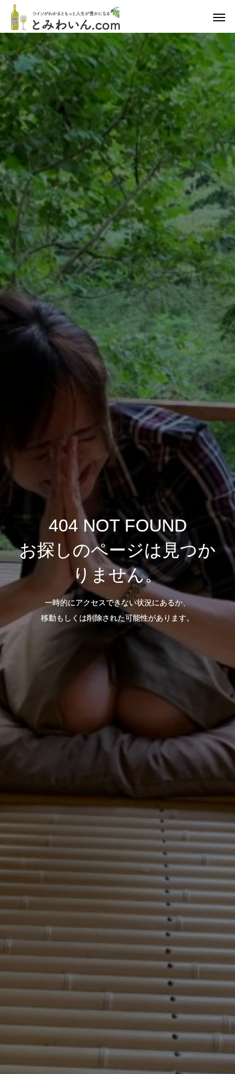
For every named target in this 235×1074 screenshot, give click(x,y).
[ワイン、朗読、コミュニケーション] (65, 16)
